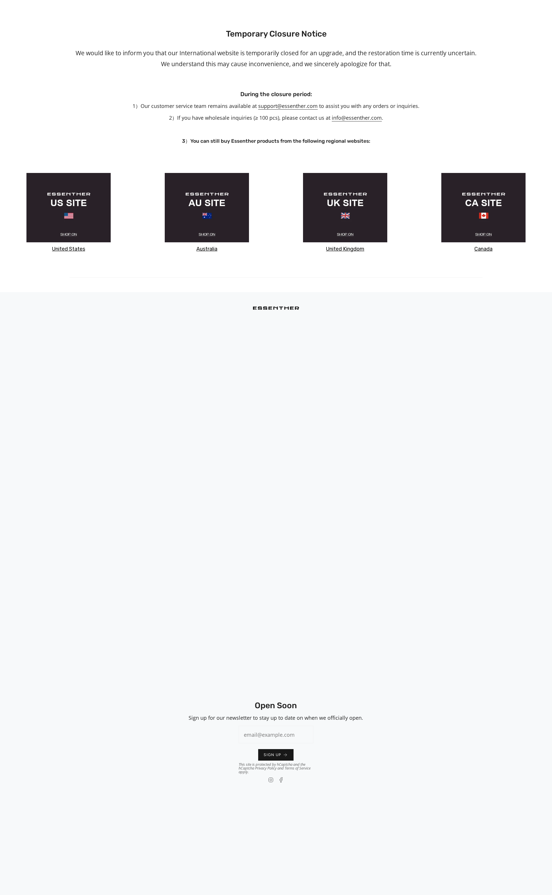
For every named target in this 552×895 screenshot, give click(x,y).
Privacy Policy (266, 768)
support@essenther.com (288, 105)
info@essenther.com (357, 117)
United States (68, 249)
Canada (483, 249)
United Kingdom (345, 249)
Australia (206, 249)
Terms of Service (297, 768)
